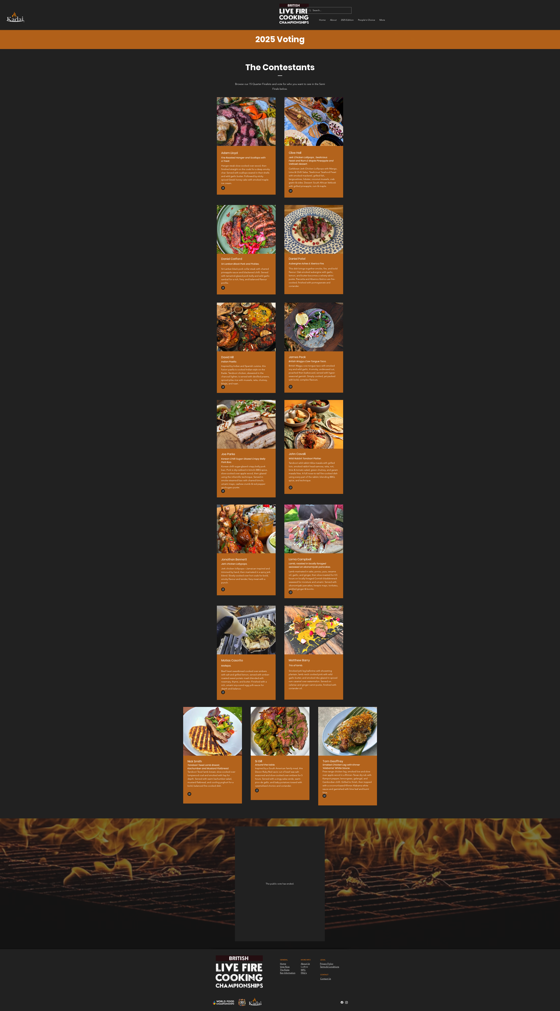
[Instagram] (223, 188)
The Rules (284, 969)
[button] (333, 20)
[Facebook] (342, 1002)
